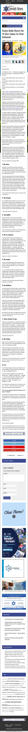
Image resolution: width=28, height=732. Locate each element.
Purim (9, 708)
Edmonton (20, 690)
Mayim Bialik (9, 40)
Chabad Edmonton (18, 687)
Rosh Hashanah (15, 40)
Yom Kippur (17, 108)
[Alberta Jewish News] (14, 8)
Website (5, 492)
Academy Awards (5, 679)
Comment (5, 473)
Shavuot (23, 708)
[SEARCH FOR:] (14, 21)
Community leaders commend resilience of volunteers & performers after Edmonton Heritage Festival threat (15, 623)
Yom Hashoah (7, 711)
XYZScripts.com (19, 731)
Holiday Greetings (20, 1)
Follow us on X (8, 3)
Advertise (13, 1)
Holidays (10, 26)
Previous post (12, 455)
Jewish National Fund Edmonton (15, 699)
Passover (5, 708)
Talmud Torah (6, 710)
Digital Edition (14, 690)
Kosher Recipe (10, 702)
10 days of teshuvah (9, 91)
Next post (20, 455)
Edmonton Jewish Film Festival (9, 692)
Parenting (22, 705)
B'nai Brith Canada (13, 681)
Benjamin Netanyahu (22, 681)
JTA (10, 72)
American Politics (12, 679)
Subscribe (7, 1)
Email (4, 488)
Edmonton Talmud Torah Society (10, 694)
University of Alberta (19, 710)
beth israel (3, 683)
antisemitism (4, 681)
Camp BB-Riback (20, 685)
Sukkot (3, 710)
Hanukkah (17, 694)
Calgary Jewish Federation (13, 685)
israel (9, 696)
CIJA (2, 690)
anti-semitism (21, 679)
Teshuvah (21, 40)
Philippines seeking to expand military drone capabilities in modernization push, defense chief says (14, 656)
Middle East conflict (12, 705)
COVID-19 (7, 690)
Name (4, 484)
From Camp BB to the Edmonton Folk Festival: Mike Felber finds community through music (15, 629)
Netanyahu (19, 705)
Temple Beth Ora (12, 710)
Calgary (7, 685)
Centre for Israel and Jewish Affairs (8, 687)
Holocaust (21, 694)
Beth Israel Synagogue (12, 683)
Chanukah (23, 687)
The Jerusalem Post (8, 647)
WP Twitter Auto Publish (9, 731)
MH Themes (20, 728)
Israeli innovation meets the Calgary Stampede (14, 619)
